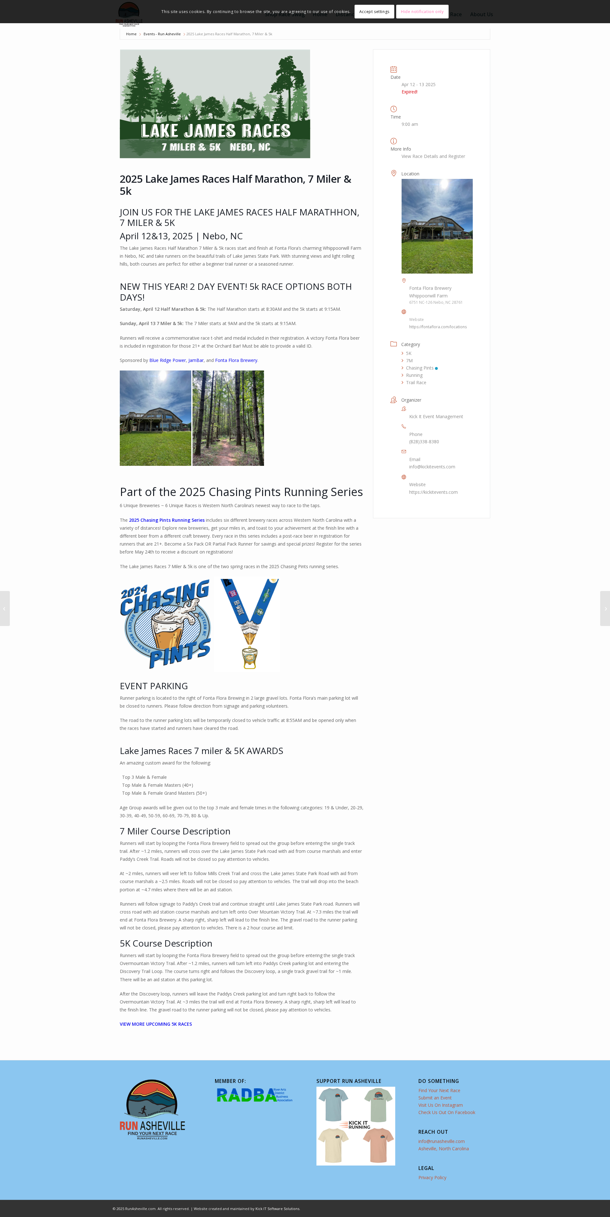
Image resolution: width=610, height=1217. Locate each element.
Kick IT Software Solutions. (277, 1208)
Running (414, 375)
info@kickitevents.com (432, 467)
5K (408, 353)
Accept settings (374, 11)
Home (131, 33)
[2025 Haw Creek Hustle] (605, 608)
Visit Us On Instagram (440, 1105)
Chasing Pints (420, 368)
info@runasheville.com (441, 1141)
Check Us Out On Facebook (446, 1112)
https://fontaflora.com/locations (438, 327)
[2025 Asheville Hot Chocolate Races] (5, 608)
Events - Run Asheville (162, 33)
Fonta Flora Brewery (236, 360)
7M (409, 360)
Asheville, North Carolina (443, 1149)
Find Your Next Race (439, 1090)
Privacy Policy (432, 1177)
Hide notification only (422, 11)
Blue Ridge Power (167, 360)
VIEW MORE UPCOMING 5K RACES (156, 1024)
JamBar (196, 360)
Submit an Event (435, 1098)
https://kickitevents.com (433, 492)
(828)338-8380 (424, 442)
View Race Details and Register (433, 156)
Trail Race (416, 382)
